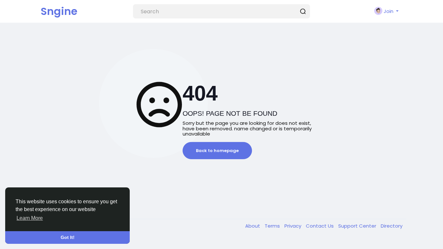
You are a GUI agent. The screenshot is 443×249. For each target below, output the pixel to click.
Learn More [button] (30, 218)
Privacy (293, 225)
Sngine (59, 11)
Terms (273, 225)
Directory (391, 225)
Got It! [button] (68, 237)
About (253, 225)
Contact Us (320, 225)
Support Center (357, 225)
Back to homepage (217, 151)
